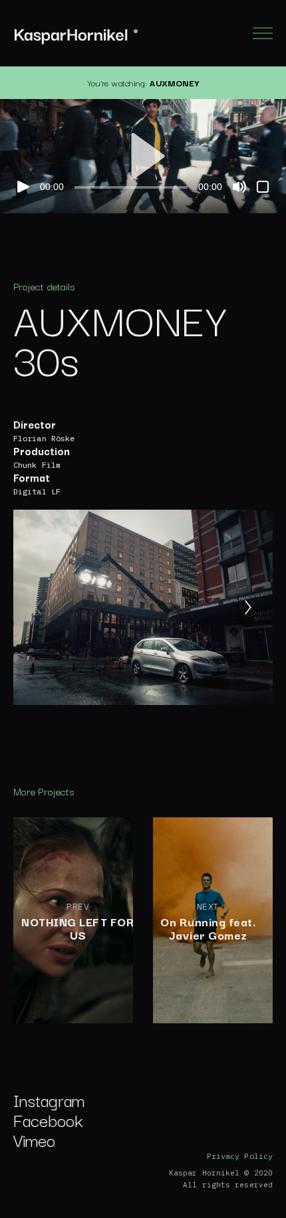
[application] (143, 156)
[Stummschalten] (239, 187)
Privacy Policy (240, 1156)
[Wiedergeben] (23, 187)
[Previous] (38, 607)
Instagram (48, 1099)
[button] (143, 156)
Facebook (48, 1119)
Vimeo (34, 1139)
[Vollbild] (263, 187)
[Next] (248, 607)
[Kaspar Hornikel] (75, 33)
